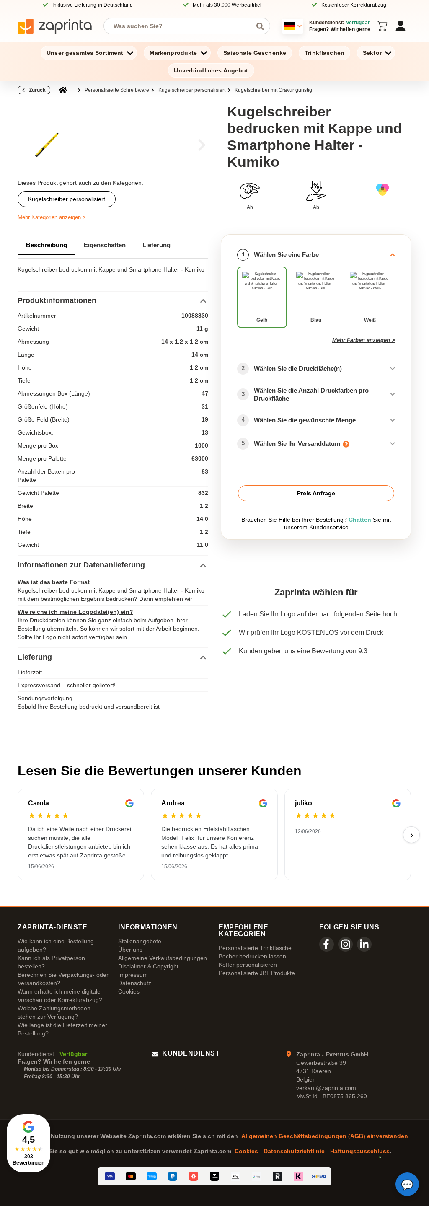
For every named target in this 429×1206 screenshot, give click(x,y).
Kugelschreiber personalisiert (191, 90)
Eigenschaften (105, 244)
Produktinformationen (57, 300)
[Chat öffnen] (407, 1184)
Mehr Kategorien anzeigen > (52, 217)
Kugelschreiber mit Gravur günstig (273, 90)
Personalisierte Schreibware (117, 90)
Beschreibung (46, 244)
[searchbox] (180, 26)
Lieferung (156, 244)
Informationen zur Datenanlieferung (81, 565)
